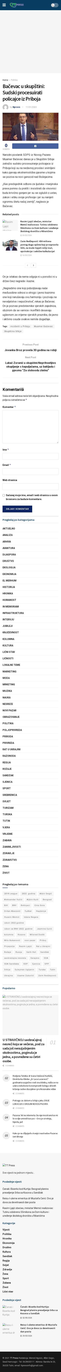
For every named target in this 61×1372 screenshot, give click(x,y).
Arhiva (7, 541)
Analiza (8, 535)
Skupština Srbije (13, 331)
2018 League (10, 894)
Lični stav (9, 652)
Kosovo (21, 935)
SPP (47, 964)
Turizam (8, 808)
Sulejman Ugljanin (24, 970)
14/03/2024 (27, 255)
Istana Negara (31, 917)
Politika (14, 80)
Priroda (8, 736)
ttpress (16, 107)
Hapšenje (41, 911)
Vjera (6, 827)
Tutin (6, 820)
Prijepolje (9, 946)
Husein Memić (11, 917)
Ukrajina (8, 976)
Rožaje (7, 769)
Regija (7, 762)
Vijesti (6, 1229)
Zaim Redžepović (47, 976)
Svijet (7, 801)
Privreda (8, 743)
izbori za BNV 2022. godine (18, 929)
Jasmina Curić (44, 929)
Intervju (8, 619)
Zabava (7, 840)
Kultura (8, 645)
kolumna (8, 935)
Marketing (9, 671)
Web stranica (10, 480)
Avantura (9, 548)
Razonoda (9, 756)
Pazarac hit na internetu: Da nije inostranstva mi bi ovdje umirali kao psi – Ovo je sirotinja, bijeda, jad (35, 1118)
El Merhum (9, 580)
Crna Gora (39, 905)
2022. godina (28, 894)
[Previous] (27, 265)
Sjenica (7, 782)
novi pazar (30, 940)
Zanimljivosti (12, 846)
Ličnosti (8, 658)
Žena (6, 866)
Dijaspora (9, 554)
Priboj (43, 940)
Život (6, 872)
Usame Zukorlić (25, 976)
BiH (6, 905)
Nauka (7, 697)
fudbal (28, 911)
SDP (25, 964)
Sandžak (8, 775)
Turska (7, 814)
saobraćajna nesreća (15, 958)
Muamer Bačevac (43, 326)
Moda (6, 678)
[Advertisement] (30, 42)
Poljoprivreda (12, 730)
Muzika (7, 691)
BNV (14, 905)
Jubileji (8, 626)
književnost (11, 632)
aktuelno (9, 528)
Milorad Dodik (37, 935)
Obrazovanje (11, 717)
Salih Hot (31, 952)
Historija (9, 587)
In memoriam (11, 606)
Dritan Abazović (12, 911)
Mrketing (9, 684)
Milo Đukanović (12, 940)
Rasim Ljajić (25, 946)
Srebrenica (10, 795)
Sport (7, 788)
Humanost (9, 600)
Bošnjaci (25, 905)
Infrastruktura (13, 613)
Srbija (7, 970)
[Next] (33, 265)
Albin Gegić (46, 894)
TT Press (14, 1358)
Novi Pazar (9, 710)
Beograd (47, 900)
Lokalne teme (11, 665)
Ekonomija (9, 574)
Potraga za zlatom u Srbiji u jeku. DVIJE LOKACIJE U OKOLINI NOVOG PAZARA (31, 1102)
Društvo (8, 561)
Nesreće (8, 704)
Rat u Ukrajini (12, 749)
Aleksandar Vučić (13, 900)
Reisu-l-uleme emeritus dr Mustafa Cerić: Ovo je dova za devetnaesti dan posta (38, 1328)
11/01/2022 (31, 107)
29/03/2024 (27, 235)
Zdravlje (8, 853)
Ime (6, 449)
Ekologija (9, 567)
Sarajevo (34, 958)
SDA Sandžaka (11, 964)
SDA (46, 958)
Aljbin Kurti (32, 900)
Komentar (9, 407)
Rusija (19, 952)
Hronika (8, 593)
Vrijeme (8, 834)
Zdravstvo (10, 860)
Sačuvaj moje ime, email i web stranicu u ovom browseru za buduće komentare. (32, 497)
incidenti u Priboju (20, 326)
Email (7, 465)
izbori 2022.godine (14, 923)
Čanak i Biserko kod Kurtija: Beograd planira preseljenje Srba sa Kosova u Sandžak (39, 1310)
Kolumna (8, 639)
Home (5, 80)
